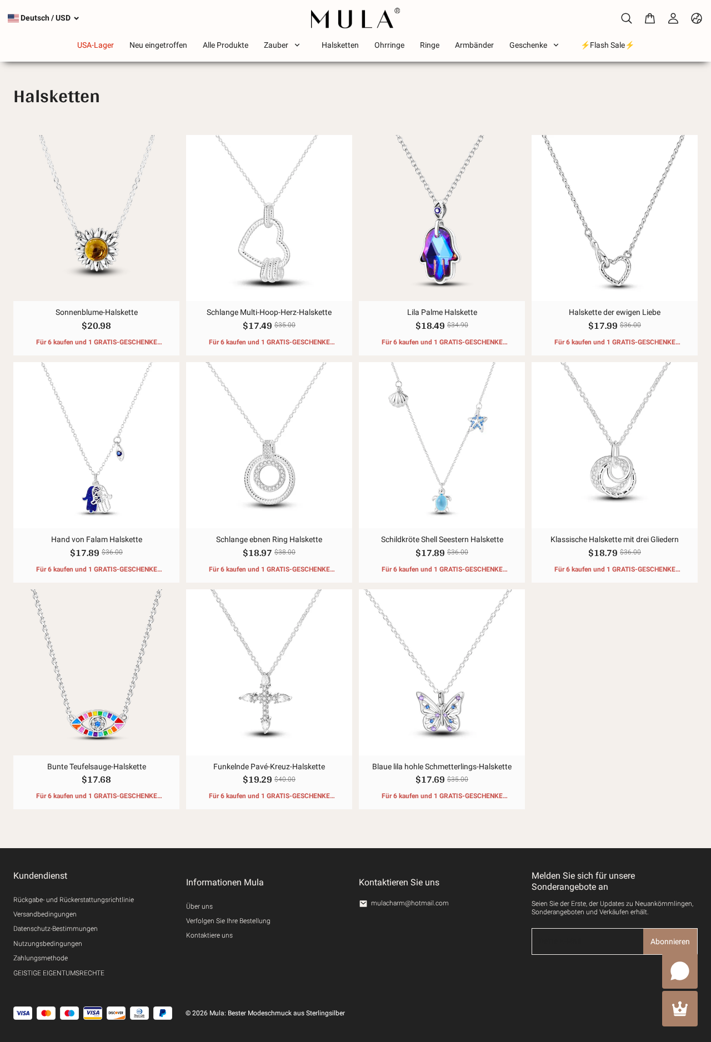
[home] (355, 18)
